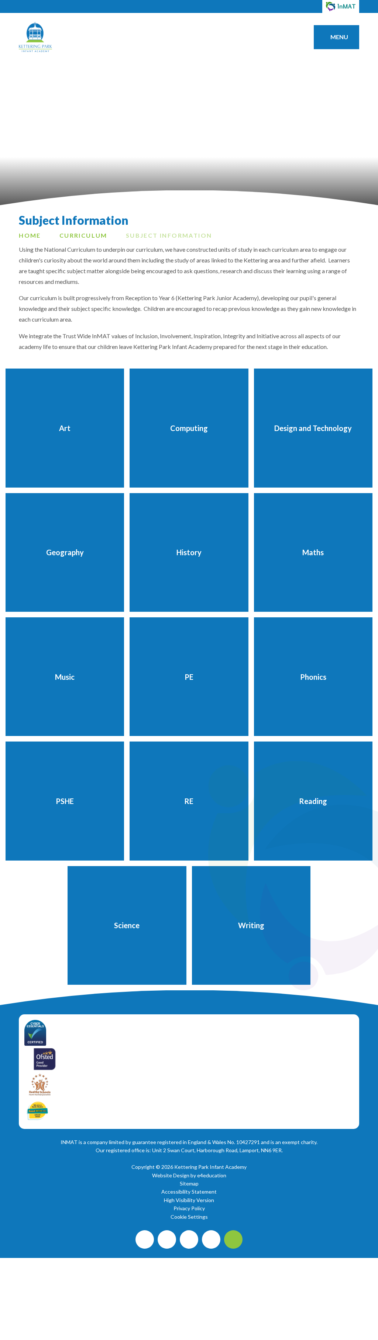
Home (30, 235)
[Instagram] (167, 1239)
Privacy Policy (189, 1208)
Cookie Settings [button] (189, 1217)
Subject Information (169, 235)
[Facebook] (144, 1239)
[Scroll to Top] (233, 1239)
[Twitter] (189, 1239)
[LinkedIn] (211, 1239)
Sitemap (189, 1183)
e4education (211, 1175)
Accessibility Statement (189, 1191)
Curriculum (83, 235)
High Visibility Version (189, 1200)
